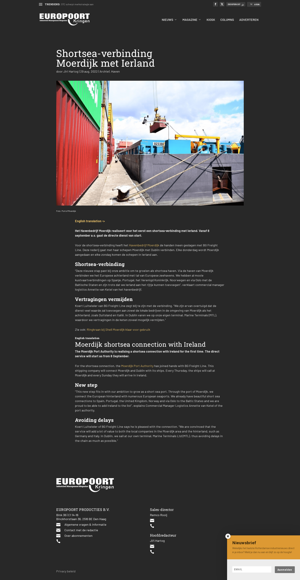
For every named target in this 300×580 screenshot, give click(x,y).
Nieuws (167, 20)
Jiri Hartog (70, 71)
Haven (115, 71)
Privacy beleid (66, 571)
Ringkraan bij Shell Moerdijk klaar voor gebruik (118, 329)
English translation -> (90, 221)
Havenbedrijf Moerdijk (144, 245)
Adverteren (249, 20)
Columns (227, 20)
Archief (105, 71)
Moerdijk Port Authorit (136, 366)
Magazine (189, 20)
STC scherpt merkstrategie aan (77, 4)
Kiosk (211, 20)
